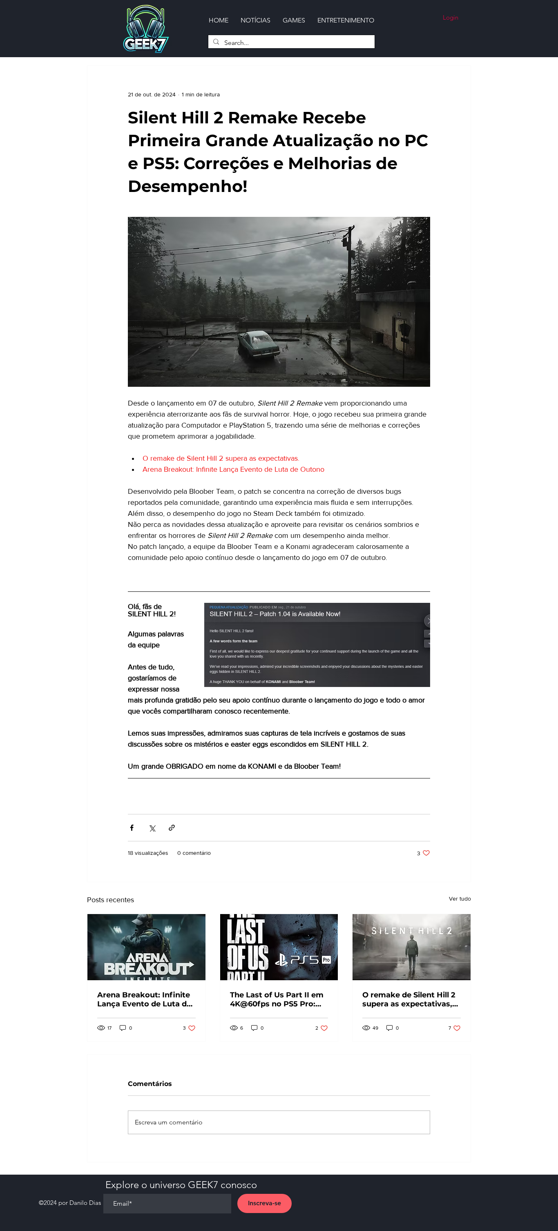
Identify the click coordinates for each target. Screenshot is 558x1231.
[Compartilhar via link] (172, 828)
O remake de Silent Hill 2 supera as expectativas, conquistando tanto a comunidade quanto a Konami (408, 999)
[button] (294, 20)
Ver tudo (460, 898)
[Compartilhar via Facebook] (132, 828)
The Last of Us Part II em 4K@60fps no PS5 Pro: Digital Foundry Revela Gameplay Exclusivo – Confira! (277, 999)
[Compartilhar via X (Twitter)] (152, 828)
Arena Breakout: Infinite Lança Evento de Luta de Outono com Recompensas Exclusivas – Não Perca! (145, 999)
